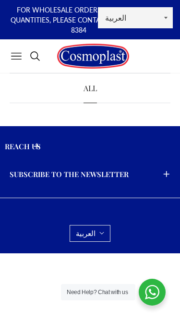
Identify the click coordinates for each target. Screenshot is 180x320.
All (90, 88)
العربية (86, 233)
